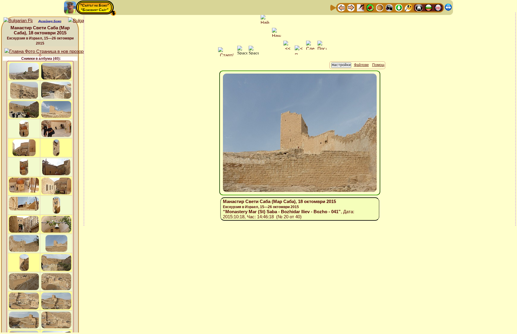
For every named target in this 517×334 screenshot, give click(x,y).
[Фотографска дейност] (389, 7)
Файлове (361, 65)
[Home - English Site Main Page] (438, 7)
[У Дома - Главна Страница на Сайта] (418, 7)
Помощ (378, 65)
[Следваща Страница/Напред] (351, 7)
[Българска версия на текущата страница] (83, 21)
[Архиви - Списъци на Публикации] (360, 7)
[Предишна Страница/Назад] (341, 7)
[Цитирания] (370, 7)
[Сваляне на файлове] (398, 7)
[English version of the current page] (18, 21)
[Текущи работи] (379, 7)
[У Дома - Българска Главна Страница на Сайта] (428, 7)
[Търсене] (408, 7)
